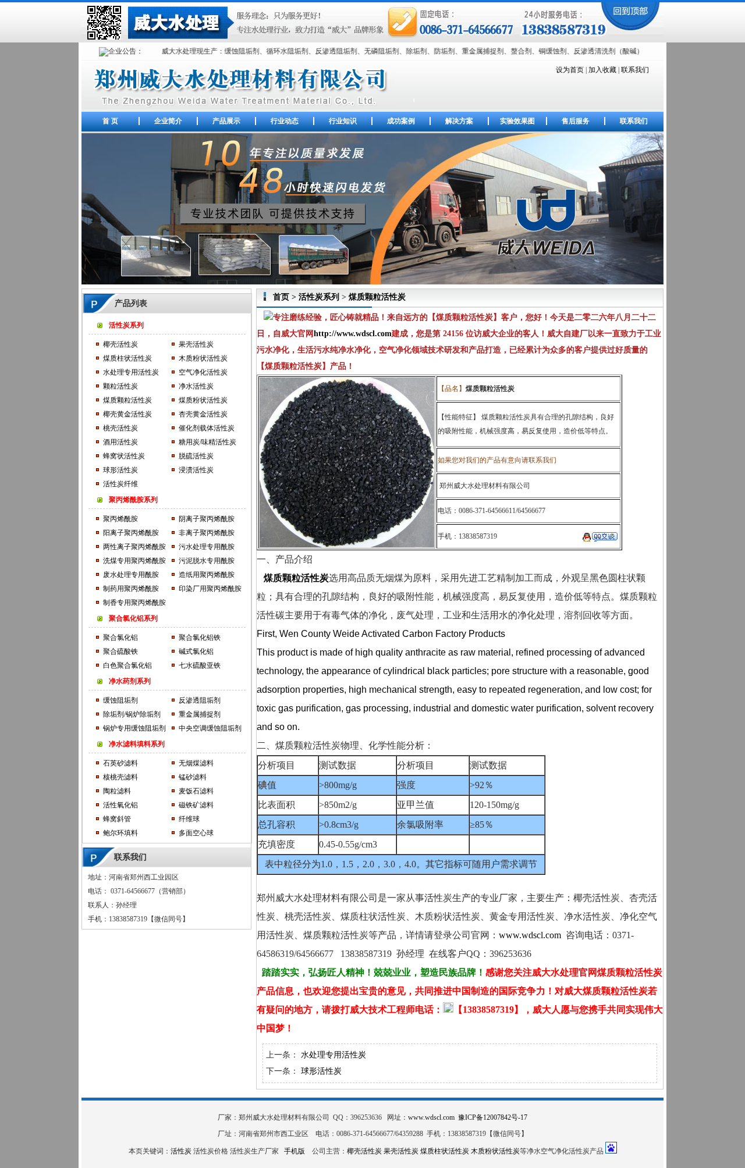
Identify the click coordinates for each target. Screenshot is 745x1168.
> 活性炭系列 (314, 297)
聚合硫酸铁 (120, 651)
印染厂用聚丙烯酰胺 (210, 589)
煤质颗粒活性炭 (127, 400)
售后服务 (576, 121)
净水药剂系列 (130, 681)
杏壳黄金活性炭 (203, 414)
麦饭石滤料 (196, 791)
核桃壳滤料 (120, 777)
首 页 (110, 121)
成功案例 (401, 121)
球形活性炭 (120, 470)
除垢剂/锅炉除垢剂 (132, 714)
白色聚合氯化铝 (127, 665)
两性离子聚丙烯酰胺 (134, 547)
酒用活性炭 (120, 442)
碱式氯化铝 (196, 651)
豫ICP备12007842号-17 (492, 1117)
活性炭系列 (126, 325)
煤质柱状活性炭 (127, 358)
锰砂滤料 (193, 777)
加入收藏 (602, 70)
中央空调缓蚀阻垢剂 (210, 728)
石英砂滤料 (120, 763)
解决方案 (459, 121)
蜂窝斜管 (117, 819)
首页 (281, 297)
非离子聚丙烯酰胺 (207, 533)
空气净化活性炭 (203, 372)
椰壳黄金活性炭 (127, 414)
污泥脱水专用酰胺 (207, 561)
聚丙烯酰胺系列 (133, 500)
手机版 (294, 1151)
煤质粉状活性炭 (203, 400)
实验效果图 (517, 121)
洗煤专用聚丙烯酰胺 (134, 561)
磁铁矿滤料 (196, 805)
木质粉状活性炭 (203, 358)
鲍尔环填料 (120, 833)
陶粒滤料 (117, 791)
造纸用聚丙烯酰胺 (207, 575)
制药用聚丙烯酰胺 (131, 589)
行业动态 (285, 121)
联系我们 (635, 70)
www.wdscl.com (530, 935)
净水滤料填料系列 (137, 744)
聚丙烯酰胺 (120, 519)
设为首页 (570, 70)
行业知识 (343, 121)
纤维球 (189, 819)
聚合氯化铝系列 (133, 618)
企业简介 (168, 121)
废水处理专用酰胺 (131, 575)
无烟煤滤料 (196, 763)
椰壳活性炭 (120, 344)
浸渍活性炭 (196, 470)
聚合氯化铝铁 (200, 637)
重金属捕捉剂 (200, 714)
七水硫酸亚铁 (200, 665)
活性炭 (181, 1151)
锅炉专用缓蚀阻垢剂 (134, 728)
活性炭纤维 (120, 484)
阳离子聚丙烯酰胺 (131, 533)
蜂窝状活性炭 (124, 456)
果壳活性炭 (196, 344)
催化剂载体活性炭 (207, 428)
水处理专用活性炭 (131, 372)
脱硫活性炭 (196, 456)
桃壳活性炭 (120, 428)
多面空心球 (196, 833)
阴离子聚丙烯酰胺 (207, 519)
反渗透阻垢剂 (200, 700)
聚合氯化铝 (120, 637)
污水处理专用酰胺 (207, 547)
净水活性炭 (196, 386)
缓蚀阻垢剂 (120, 700)
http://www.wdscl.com (353, 333)
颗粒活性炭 (120, 386)
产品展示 (226, 121)
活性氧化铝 (120, 805)
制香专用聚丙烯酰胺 (134, 603)
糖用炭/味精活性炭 (207, 442)
